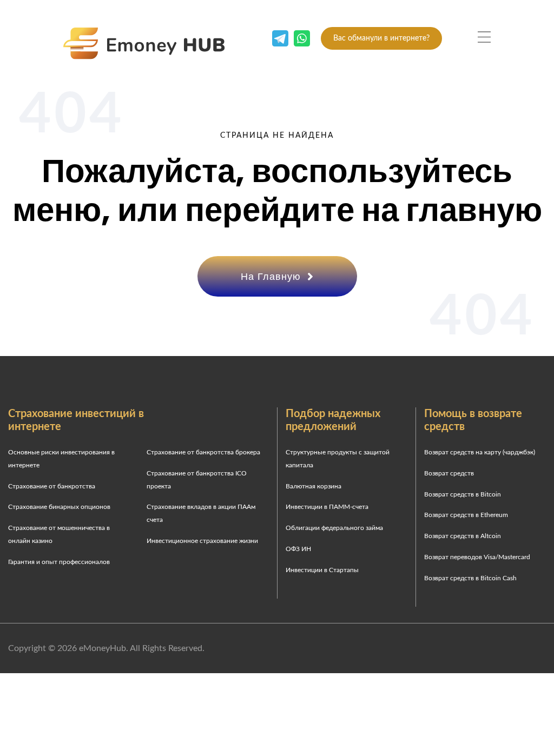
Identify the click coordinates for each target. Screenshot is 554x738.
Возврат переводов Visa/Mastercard (477, 557)
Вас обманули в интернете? (381, 38)
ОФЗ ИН (298, 549)
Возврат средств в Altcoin (462, 536)
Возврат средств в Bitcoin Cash (470, 578)
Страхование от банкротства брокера (203, 452)
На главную (272, 276)
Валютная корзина (313, 486)
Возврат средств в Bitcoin (462, 494)
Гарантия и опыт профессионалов (59, 562)
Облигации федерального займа (334, 528)
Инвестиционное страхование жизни (202, 541)
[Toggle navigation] (484, 37)
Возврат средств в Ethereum (466, 515)
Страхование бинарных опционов (59, 507)
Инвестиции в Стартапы (322, 570)
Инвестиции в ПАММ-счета (327, 507)
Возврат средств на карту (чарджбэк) (479, 452)
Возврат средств (449, 473)
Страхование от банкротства (51, 486)
